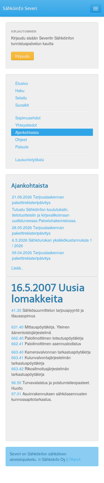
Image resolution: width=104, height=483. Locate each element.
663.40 (17, 352)
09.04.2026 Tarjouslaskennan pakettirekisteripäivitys (38, 255)
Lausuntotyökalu (29, 159)
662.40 (17, 338)
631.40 (17, 327)
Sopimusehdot (27, 118)
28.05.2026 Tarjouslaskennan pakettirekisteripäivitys (38, 230)
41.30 (16, 310)
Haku (19, 90)
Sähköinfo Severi (20, 8)
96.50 (16, 382)
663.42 (17, 368)
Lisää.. (17, 268)
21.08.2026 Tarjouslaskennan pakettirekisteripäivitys (38, 199)
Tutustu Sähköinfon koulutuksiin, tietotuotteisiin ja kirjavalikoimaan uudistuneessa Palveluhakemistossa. (44, 215)
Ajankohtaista (27, 132)
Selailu (21, 97)
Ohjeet (21, 139)
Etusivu (21, 83)
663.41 (17, 357)
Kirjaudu (22, 56)
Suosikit (22, 105)
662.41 (17, 343)
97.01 (16, 393)
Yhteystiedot (26, 125)
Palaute (22, 146)
